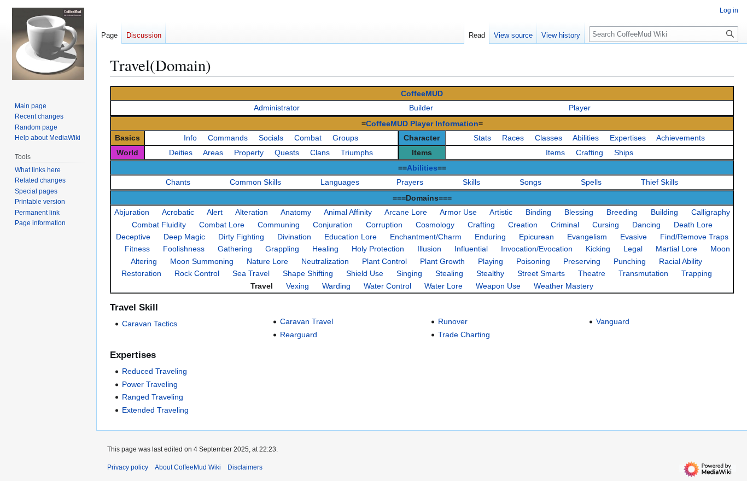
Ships (623, 152)
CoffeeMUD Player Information (422, 123)
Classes (548, 137)
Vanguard (612, 321)
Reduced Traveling (154, 371)
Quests (287, 152)
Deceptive (133, 236)
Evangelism (587, 236)
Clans (320, 152)
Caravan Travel (306, 321)
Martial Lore (676, 248)
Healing (325, 248)
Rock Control (196, 273)
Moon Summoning (202, 261)
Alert (215, 212)
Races (513, 137)
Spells (591, 182)
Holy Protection (378, 248)
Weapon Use (498, 285)
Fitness (137, 248)
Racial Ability (680, 261)
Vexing (297, 285)
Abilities (586, 137)
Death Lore (693, 224)
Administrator (277, 107)
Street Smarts (541, 273)
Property (249, 152)
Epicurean (536, 236)
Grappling (282, 248)
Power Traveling (150, 384)
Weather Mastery (563, 285)
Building (664, 212)
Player (580, 107)
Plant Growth (442, 261)
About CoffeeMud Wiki (188, 467)
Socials (271, 137)
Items (555, 152)
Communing (279, 224)
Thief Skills (659, 182)
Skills (471, 182)
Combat (308, 137)
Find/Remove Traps (694, 236)
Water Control (387, 285)
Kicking (598, 248)
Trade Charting (464, 334)
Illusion (429, 248)
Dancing (646, 224)
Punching (630, 261)
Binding (538, 212)
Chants (178, 182)
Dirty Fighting (241, 236)
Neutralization (325, 261)
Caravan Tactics (149, 323)
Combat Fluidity (159, 224)
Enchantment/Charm (426, 236)
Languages (339, 182)
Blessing (578, 212)
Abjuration (131, 212)
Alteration (251, 212)
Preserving (581, 261)
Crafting (589, 152)
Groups (345, 137)
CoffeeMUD (422, 93)
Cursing (605, 224)
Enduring (490, 236)
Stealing (449, 273)
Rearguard (298, 334)
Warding (336, 285)
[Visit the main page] (48, 43)
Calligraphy (710, 212)
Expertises (628, 137)
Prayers (409, 182)
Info (190, 137)
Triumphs (357, 152)
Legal (633, 248)
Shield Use (364, 273)
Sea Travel (251, 273)
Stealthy (490, 273)
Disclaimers (244, 467)
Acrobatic (178, 212)
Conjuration (333, 224)
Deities (180, 152)
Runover (453, 321)
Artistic (500, 212)
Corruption (384, 224)
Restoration (141, 273)
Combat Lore (221, 224)
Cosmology (435, 224)
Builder (421, 107)
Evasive (633, 236)
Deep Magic (184, 236)
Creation (523, 224)
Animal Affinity (348, 212)
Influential (471, 248)
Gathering (235, 248)
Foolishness (184, 248)
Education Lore (350, 236)
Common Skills (255, 182)
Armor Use (458, 212)
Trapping (696, 273)
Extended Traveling (155, 410)
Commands (228, 137)
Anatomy (296, 212)
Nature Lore (267, 261)
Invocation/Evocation (537, 248)
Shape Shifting (308, 273)
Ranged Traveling (152, 396)
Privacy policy (127, 467)
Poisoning (533, 261)
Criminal (565, 224)
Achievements (680, 137)
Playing (490, 261)
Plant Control (384, 261)
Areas (213, 152)
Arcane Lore (405, 212)
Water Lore (443, 285)
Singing (409, 273)
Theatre (591, 273)
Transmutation (643, 273)
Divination (294, 236)
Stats (482, 137)
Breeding (622, 212)
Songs (530, 182)
